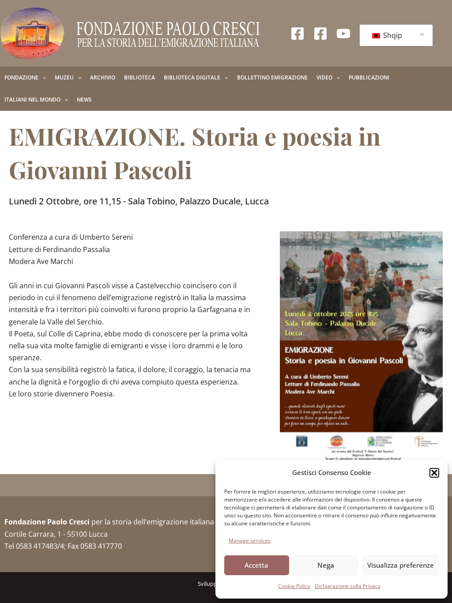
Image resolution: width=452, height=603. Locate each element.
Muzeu (64, 77)
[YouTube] (343, 33)
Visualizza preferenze (400, 565)
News (84, 99)
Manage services (250, 540)
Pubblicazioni (369, 77)
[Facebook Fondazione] (297, 33)
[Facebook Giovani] (320, 33)
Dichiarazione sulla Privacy (347, 586)
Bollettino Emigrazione (272, 77)
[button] (434, 472)
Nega (325, 565)
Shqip (391, 35)
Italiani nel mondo (32, 99)
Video (324, 77)
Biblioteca (139, 77)
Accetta (256, 565)
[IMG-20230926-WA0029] (361, 346)
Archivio (102, 77)
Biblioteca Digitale (192, 77)
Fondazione (21, 77)
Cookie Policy (294, 586)
